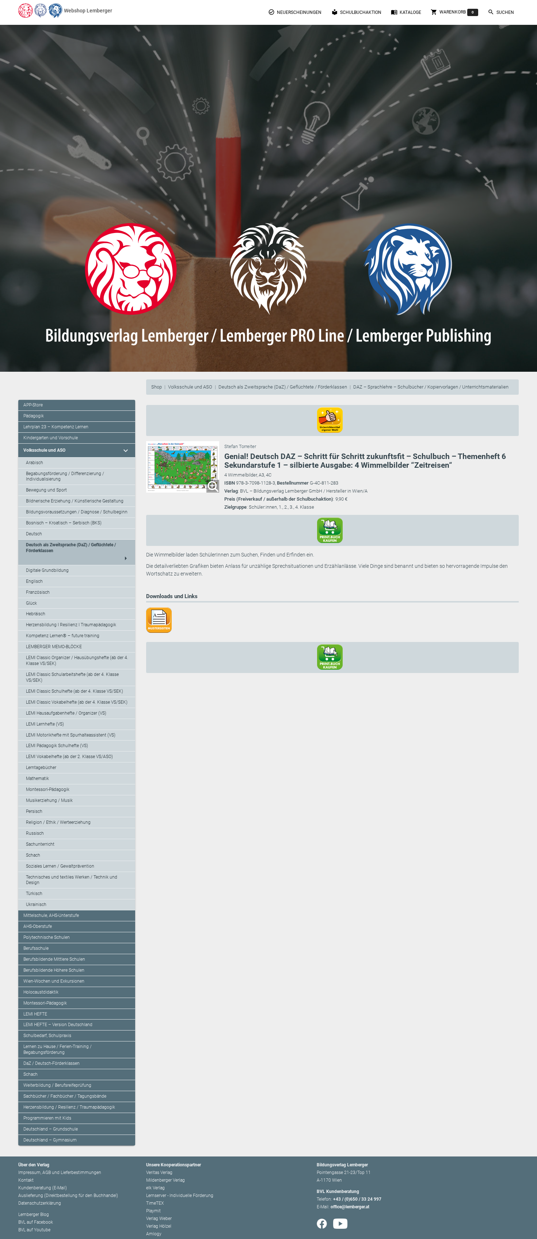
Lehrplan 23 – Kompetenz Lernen (55, 426)
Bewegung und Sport (46, 490)
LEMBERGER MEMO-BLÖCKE (54, 646)
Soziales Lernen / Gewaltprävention (60, 866)
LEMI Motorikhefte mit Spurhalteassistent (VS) (70, 735)
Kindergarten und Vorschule (50, 437)
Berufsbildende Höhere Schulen (53, 970)
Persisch (34, 811)
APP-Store (33, 405)
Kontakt (26, 1180)
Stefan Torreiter (240, 446)
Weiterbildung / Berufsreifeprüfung (57, 1085)
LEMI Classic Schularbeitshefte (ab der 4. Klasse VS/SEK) (72, 677)
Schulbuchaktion (356, 12)
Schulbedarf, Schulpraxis (47, 1035)
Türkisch (34, 893)
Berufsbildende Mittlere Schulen (54, 959)
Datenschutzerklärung (39, 1203)
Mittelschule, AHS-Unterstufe (51, 915)
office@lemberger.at (350, 1206)
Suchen (501, 12)
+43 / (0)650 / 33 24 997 (357, 1199)
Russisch (35, 833)
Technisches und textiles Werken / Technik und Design (71, 880)
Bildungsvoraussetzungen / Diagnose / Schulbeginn (76, 512)
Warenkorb (452, 12)
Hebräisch (35, 613)
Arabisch (34, 462)
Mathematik (37, 778)
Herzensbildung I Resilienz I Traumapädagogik (71, 624)
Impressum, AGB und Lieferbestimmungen (59, 1172)
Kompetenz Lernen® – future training (62, 635)
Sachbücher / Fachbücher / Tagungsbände (64, 1096)
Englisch (34, 581)
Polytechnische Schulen (46, 937)
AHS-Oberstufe (37, 926)
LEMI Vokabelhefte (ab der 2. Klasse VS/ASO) (69, 756)
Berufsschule (36, 948)
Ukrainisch (36, 904)
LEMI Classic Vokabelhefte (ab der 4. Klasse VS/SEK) (76, 702)
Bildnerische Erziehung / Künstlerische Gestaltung (74, 501)
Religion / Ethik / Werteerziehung (58, 822)
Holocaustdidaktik (40, 992)
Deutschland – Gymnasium (50, 1140)
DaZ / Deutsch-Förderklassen (51, 1063)
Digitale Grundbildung (47, 570)
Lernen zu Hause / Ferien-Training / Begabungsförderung (57, 1049)
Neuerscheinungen (294, 12)
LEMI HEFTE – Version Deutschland (57, 1024)
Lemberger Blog (33, 1214)
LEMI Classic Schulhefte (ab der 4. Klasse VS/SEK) (74, 691)
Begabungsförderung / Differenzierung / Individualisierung (65, 476)
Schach (33, 855)
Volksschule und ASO (190, 387)
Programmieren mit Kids (47, 1118)
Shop (156, 387)
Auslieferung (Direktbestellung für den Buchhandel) (68, 1195)
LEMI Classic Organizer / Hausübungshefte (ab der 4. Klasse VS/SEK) (77, 660)
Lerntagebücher (41, 767)
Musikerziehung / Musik (49, 800)
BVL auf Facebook (35, 1222)
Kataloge (406, 12)
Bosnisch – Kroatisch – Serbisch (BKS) (64, 522)
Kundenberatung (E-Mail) (42, 1187)
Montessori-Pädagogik (47, 789)
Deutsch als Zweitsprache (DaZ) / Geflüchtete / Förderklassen (282, 387)
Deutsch (34, 533)
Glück (31, 603)
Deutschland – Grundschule (50, 1129)
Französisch (38, 592)
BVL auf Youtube (34, 1229)
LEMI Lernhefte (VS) (45, 724)
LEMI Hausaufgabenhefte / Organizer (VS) (66, 713)
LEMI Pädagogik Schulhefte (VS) (57, 745)
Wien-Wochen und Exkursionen (53, 981)
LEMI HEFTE (35, 1014)
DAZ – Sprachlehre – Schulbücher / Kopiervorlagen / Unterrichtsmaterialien (431, 387)
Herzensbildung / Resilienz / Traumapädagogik (69, 1107)
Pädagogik (33, 415)
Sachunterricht (40, 844)
